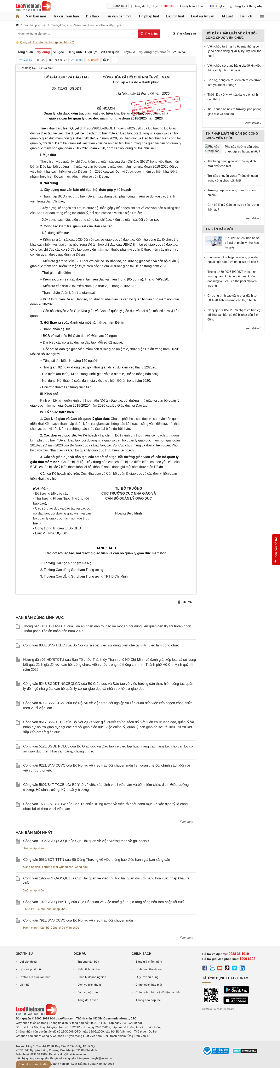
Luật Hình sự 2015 (102, 1063)
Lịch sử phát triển (31, 969)
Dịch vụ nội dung (88, 992)
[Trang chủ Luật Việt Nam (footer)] (36, 1014)
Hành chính (30, 927)
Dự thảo (92, 16)
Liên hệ (24, 984)
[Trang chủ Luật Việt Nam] (33, 6)
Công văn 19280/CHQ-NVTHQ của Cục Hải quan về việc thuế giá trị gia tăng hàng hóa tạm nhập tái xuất (104, 902)
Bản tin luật (175, 16)
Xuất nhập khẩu (33, 848)
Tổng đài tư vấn (88, 1000)
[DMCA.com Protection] (245, 1052)
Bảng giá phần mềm (149, 961)
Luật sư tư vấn (202, 16)
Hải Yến (188, 602)
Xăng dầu (81, 866)
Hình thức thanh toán (149, 969)
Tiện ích (246, 16)
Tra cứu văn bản (66, 16)
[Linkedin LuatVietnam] (242, 969)
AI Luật (227, 16)
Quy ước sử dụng (147, 977)
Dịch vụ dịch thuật (89, 984)
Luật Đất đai (79, 1063)
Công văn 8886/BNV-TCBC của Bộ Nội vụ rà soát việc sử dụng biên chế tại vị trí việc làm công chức (101, 645)
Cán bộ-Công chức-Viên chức (59, 927)
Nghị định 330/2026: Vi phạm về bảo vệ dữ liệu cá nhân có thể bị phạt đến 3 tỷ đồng (233, 314)
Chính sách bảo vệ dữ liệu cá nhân (158, 992)
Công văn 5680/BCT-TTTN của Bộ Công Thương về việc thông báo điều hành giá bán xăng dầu (96, 860)
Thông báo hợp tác (148, 1000)
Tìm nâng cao (186, 33)
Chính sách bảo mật (149, 984)
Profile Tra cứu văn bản (35, 977)
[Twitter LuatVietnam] (234, 969)
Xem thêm (187, 821)
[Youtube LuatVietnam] (219, 969)
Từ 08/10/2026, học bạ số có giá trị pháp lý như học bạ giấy (242, 242)
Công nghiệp (31, 866)
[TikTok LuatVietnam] (227, 969)
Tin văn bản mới (118, 16)
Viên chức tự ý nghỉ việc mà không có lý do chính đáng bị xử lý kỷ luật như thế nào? (234, 51)
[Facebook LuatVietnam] (204, 969)
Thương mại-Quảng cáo (57, 866)
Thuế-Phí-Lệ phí (34, 909)
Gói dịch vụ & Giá (191, 6)
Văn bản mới (36, 16)
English (220, 6)
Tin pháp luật (148, 16)
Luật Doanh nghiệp (56, 1063)
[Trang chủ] (17, 16)
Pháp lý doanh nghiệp (92, 977)
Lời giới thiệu (28, 961)
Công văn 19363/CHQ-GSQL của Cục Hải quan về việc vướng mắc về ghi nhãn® (86, 841)
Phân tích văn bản (89, 969)
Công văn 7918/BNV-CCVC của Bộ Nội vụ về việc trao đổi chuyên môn (78, 920)
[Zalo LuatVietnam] (212, 969)
